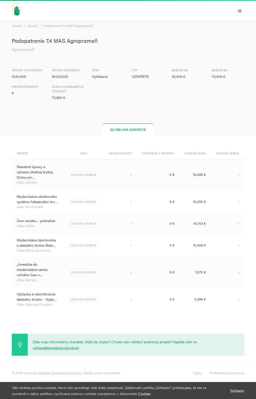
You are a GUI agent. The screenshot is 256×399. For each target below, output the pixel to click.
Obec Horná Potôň (30, 206)
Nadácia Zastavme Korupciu (59, 372)
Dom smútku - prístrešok (36, 220)
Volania (32, 25)
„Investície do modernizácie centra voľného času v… (32, 269)
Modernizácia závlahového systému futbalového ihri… (37, 199)
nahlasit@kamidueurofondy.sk (56, 347)
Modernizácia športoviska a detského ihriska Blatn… (36, 242)
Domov (17, 25)
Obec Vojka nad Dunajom (34, 304)
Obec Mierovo (27, 279)
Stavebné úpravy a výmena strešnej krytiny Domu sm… (35, 172)
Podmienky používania (227, 372)
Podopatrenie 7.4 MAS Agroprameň (68, 25)
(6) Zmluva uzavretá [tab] (128, 129)
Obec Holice (25, 225)
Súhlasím (237, 390)
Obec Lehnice (26, 182)
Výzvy (197, 372)
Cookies (144, 393)
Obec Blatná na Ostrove (33, 250)
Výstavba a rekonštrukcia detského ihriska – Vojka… (37, 296)
